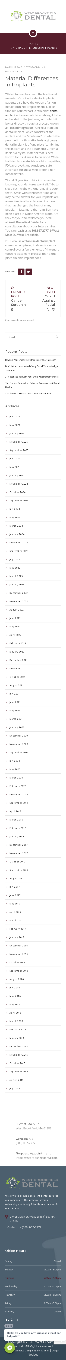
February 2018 (18, 828)
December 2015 (19, 1046)
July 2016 (15, 987)
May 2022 (15, 626)
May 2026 (15, 425)
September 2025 (19, 450)
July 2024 (15, 509)
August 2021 (17, 685)
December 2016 (19, 945)
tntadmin (34, 67)
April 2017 (15, 912)
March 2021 (16, 718)
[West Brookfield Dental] (33, 15)
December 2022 (19, 592)
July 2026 (15, 416)
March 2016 (16, 1021)
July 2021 (15, 693)
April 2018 (15, 811)
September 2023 (19, 550)
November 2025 (19, 441)
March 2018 (16, 819)
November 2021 (19, 668)
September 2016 (19, 970)
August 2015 (17, 1080)
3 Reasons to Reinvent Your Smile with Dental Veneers (31, 376)
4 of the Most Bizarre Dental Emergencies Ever (28, 393)
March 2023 (16, 576)
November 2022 (19, 601)
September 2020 (19, 752)
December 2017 (19, 844)
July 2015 (15, 1088)
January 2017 (17, 937)
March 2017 (16, 920)
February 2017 (18, 928)
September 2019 (19, 802)
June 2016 (15, 996)
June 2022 (15, 618)
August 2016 (17, 979)
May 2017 (15, 903)
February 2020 (18, 786)
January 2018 (17, 836)
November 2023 (19, 542)
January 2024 (17, 534)
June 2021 (15, 702)
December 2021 (19, 660)
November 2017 (19, 853)
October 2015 (18, 1063)
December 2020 (19, 735)
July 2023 (15, 559)
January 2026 (17, 433)
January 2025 (17, 475)
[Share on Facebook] (21, 272)
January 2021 (17, 727)
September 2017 (19, 870)
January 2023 (17, 584)
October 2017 (18, 861)
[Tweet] (29, 272)
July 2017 (15, 886)
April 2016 (15, 1012)
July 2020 (15, 760)
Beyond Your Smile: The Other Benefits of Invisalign (30, 359)
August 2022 (17, 609)
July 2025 (15, 458)
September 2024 (19, 500)
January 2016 (17, 1038)
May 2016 (15, 1004)
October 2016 (18, 962)
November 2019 (19, 794)
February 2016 (18, 1029)
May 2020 (15, 769)
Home (32, 43)
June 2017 (15, 895)
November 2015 (19, 1054)
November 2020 (19, 744)
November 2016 (19, 954)
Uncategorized (14, 71)
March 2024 (16, 525)
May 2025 (15, 467)
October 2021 (18, 676)
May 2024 (15, 517)
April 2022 (15, 634)
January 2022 (17, 651)
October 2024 (18, 492)
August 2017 (17, 878)
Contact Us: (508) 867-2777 (24, 1227)
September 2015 (19, 1071)
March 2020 (16, 777)
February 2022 (18, 643)
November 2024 (19, 483)
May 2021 (15, 710)
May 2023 (15, 567)
